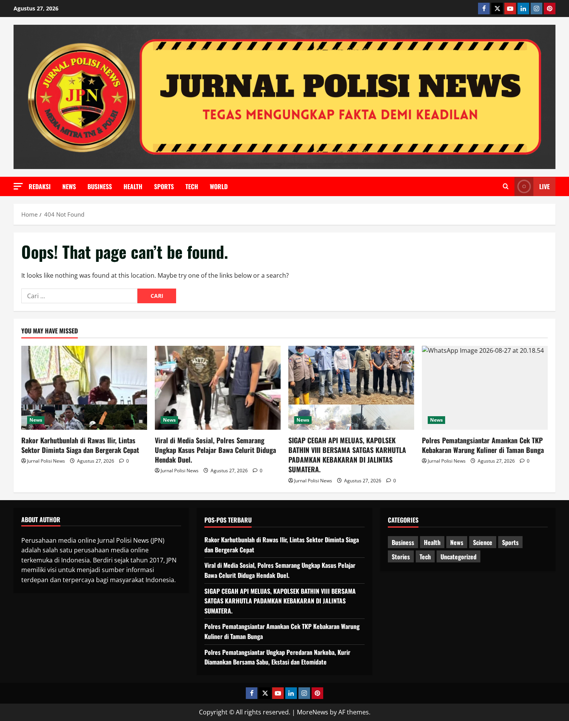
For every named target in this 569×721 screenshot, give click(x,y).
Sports (164, 186)
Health (132, 186)
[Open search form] (506, 186)
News (69, 186)
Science (482, 542)
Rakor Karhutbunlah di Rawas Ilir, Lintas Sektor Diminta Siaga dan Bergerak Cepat (80, 445)
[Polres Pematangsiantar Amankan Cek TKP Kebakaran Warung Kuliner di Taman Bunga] (485, 388)
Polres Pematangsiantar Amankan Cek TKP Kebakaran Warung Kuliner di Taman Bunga (483, 445)
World (219, 186)
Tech (191, 186)
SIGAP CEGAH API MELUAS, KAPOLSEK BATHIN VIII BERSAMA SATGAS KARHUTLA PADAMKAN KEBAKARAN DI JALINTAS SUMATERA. (347, 455)
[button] (18, 186)
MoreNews (312, 712)
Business (99, 186)
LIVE (544, 186)
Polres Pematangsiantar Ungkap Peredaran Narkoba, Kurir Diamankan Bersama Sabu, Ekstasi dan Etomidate (277, 657)
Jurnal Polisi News (46, 461)
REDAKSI (40, 186)
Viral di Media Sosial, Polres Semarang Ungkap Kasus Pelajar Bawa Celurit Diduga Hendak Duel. (215, 450)
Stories (401, 556)
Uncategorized (458, 556)
